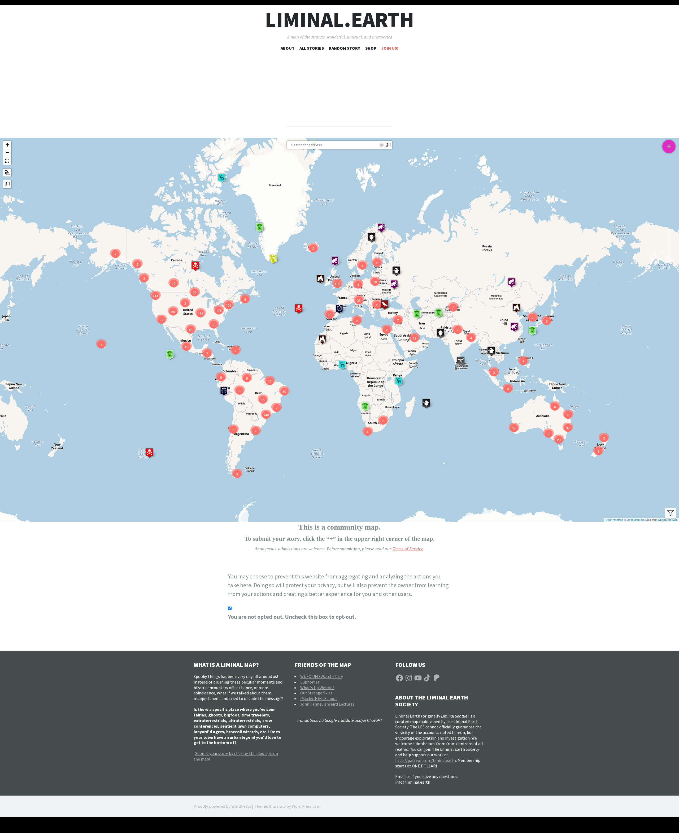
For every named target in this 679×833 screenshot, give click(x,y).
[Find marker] (7, 173)
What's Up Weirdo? (317, 687)
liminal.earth (339, 19)
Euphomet (310, 682)
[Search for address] (7, 184)
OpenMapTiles (636, 520)
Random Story (344, 48)
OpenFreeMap (614, 520)
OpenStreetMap (668, 520)
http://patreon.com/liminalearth (425, 760)
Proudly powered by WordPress (222, 806)
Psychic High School (318, 698)
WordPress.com (306, 806)
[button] (491, 351)
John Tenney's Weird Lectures (327, 704)
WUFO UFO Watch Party (321, 676)
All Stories (311, 48)
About (287, 48)
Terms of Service (408, 548)
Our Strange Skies (316, 692)
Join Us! (389, 48)
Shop (370, 48)
